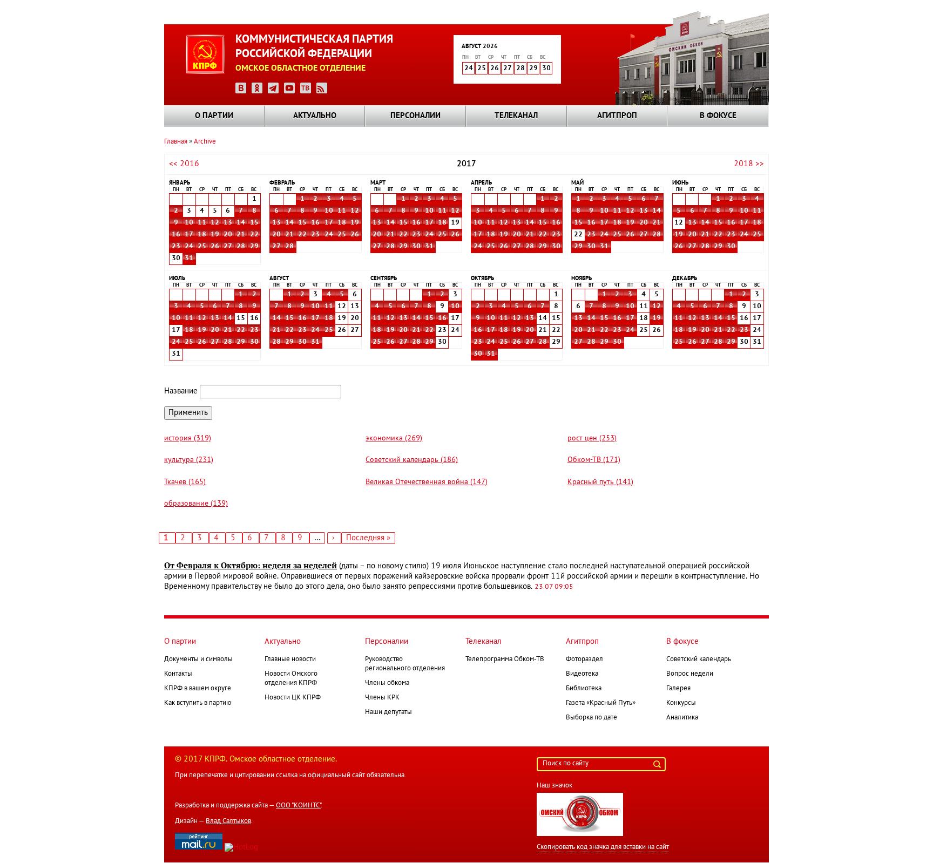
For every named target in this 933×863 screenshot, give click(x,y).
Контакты (178, 674)
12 (215, 223)
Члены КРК (382, 698)
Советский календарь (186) (412, 460)
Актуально (314, 116)
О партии (214, 116)
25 (202, 246)
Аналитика (682, 718)
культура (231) (188, 460)
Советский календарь (698, 659)
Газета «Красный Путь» (600, 703)
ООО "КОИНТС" (298, 806)
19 (215, 235)
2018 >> (749, 164)
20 (228, 235)
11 (202, 223)
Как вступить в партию (197, 703)
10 (189, 223)
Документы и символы (198, 659)
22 (254, 235)
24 (189, 246)
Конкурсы (681, 703)
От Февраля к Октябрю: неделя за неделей (250, 565)
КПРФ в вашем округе (197, 688)
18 (202, 235)
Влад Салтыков (228, 821)
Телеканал (516, 116)
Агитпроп (617, 116)
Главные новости (290, 659)
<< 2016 (184, 164)
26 (215, 246)
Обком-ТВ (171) (593, 460)
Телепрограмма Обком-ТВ (504, 659)
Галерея (678, 688)
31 (189, 258)
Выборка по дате (591, 718)
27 (228, 246)
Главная (175, 142)
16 (176, 235)
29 (254, 246)
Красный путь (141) (600, 482)
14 (240, 223)
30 (416, 246)
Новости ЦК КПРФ (293, 698)
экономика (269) (394, 438)
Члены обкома (387, 683)
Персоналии (415, 116)
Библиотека (583, 688)
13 (228, 223)
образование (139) (196, 503)
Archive (205, 142)
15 (254, 223)
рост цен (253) (592, 438)
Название (181, 391)
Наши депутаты (388, 712)
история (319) (187, 438)
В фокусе (718, 116)
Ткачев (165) (185, 482)
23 (176, 246)
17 (189, 235)
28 (240, 246)
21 (240, 235)
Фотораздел (584, 659)
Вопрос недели (689, 674)
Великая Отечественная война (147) (427, 482)
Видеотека (582, 674)
